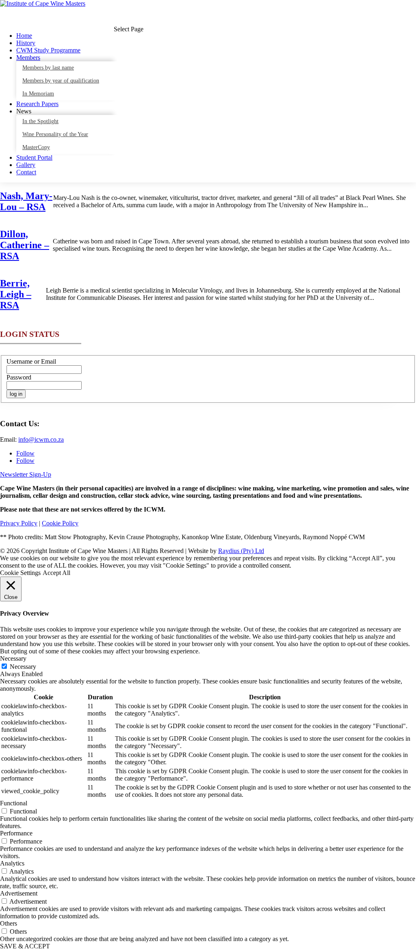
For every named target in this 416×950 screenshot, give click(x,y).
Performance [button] (16, 833)
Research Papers (37, 103)
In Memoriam (38, 94)
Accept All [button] (56, 572)
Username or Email (31, 361)
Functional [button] (13, 803)
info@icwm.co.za (41, 439)
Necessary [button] (13, 658)
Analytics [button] (12, 863)
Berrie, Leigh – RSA (15, 294)
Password (18, 377)
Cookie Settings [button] (20, 572)
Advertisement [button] (18, 893)
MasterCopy (36, 147)
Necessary (23, 666)
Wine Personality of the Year (55, 134)
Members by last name (48, 68)
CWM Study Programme (48, 50)
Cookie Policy (60, 523)
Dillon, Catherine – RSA (24, 245)
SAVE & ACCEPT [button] (25, 946)
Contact (26, 172)
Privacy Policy (18, 523)
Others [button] (8, 923)
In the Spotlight (40, 121)
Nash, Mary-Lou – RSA (26, 201)
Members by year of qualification (60, 81)
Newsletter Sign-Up (25, 474)
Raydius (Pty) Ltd (241, 550)
